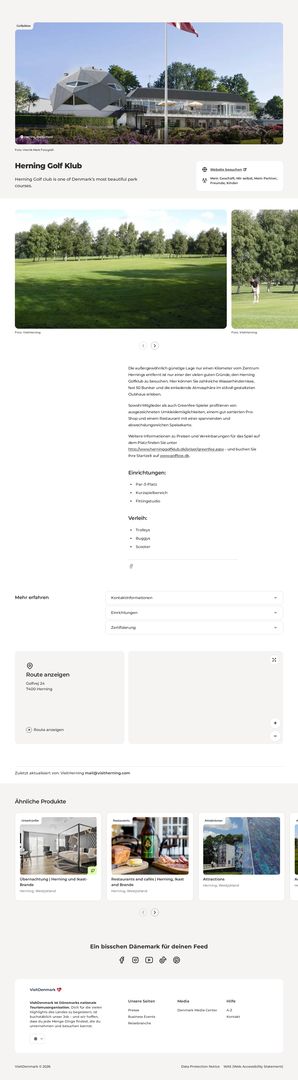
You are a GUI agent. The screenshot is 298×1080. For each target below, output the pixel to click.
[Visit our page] (135, 960)
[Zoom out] (275, 736)
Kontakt (233, 1017)
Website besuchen (226, 169)
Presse (133, 1010)
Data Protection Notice (200, 1066)
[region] (205, 697)
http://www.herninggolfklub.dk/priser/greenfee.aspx (176, 449)
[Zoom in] (275, 723)
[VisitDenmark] (46, 989)
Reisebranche (139, 1023)
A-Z (229, 1010)
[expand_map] (274, 660)
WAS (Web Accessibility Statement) (253, 1066)
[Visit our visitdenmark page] (149, 960)
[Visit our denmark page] (122, 960)
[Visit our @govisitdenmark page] (163, 960)
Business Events (141, 1017)
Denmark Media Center (197, 1010)
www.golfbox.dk (175, 456)
